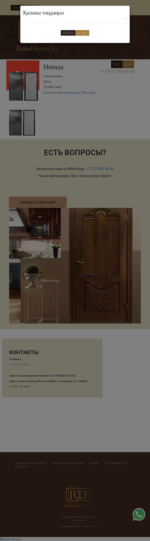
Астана (82, 33)
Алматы (68, 33)
